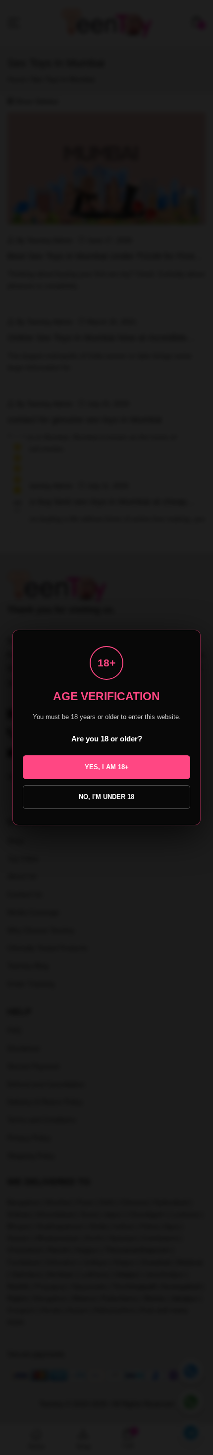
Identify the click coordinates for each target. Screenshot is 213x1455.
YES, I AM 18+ (107, 767)
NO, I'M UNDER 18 (106, 796)
